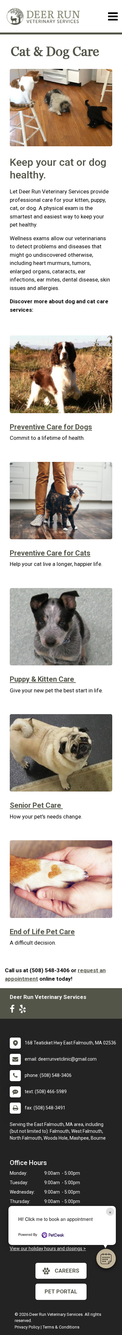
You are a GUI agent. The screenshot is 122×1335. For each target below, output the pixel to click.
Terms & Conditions (61, 1327)
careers (67, 1270)
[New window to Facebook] (14, 1010)
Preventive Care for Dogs (51, 427)
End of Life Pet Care (42, 932)
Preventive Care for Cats (50, 553)
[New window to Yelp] (24, 1010)
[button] (106, 1258)
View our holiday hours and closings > (48, 1248)
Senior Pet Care (36, 805)
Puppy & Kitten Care (43, 679)
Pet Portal (61, 1291)
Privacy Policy (27, 1327)
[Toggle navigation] (112, 16)
